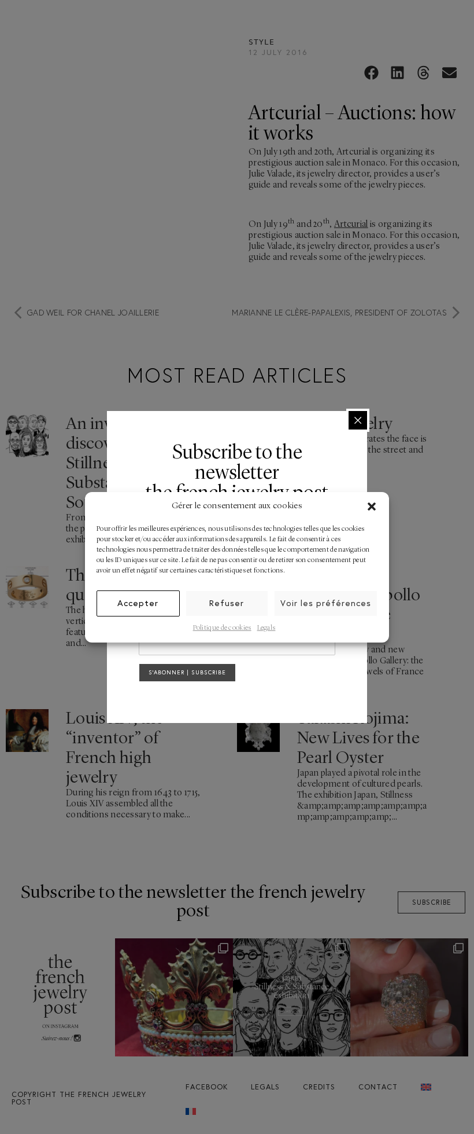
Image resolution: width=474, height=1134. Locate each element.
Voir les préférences (325, 602)
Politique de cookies (222, 628)
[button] (371, 506)
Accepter (137, 602)
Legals (266, 628)
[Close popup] (358, 420)
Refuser (226, 602)
